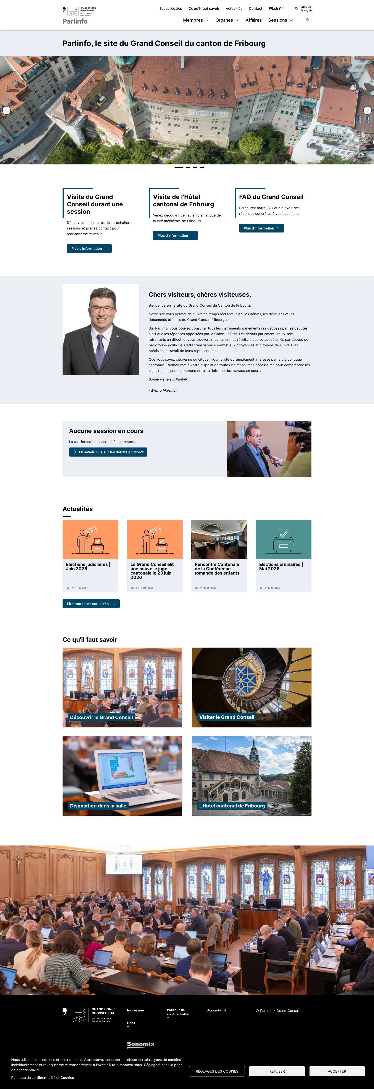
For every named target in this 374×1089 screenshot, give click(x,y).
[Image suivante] (367, 110)
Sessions (277, 20)
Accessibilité (216, 1010)
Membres (193, 20)
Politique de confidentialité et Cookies (42, 1077)
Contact (255, 8)
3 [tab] (195, 167)
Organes (224, 20)
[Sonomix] (141, 1045)
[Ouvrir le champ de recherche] (307, 20)
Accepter (337, 1071)
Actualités (234, 8)
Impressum (135, 1010)
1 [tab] (178, 167)
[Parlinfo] (90, 1015)
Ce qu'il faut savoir (204, 8)
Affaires (254, 20)
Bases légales (171, 8)
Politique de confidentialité (178, 1012)
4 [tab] (202, 167)
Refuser (277, 1071)
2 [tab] (188, 167)
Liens (131, 1023)
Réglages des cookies (217, 1071)
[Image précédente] (6, 110)
